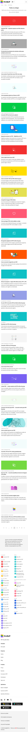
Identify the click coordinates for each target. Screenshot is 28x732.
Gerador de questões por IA (21, 608)
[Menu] (26, 2)
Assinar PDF (18, 583)
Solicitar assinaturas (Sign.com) (20, 586)
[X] (11, 700)
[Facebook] (4, 700)
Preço (2, 667)
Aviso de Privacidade (5, 724)
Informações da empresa (6, 717)
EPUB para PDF (6, 611)
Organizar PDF (6, 627)
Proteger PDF (18, 593)
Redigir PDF (18, 568)
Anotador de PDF (19, 559)
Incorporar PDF (4, 674)
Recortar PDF (18, 566)
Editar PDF (18, 557)
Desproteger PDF (19, 591)
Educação (3, 646)
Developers (3, 677)
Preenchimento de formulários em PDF (20, 574)
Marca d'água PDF (19, 571)
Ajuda (2, 657)
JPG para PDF (5, 576)
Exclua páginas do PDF (7, 623)
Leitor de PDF (19, 561)
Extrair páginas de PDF (7, 625)
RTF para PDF (5, 606)
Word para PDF (6, 590)
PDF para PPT (5, 585)
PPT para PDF (5, 594)
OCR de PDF (5, 564)
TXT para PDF (5, 604)
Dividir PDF (5, 618)
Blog (2, 660)
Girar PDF (5, 620)
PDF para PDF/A (6, 566)
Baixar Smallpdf (4, 687)
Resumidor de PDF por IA (21, 603)
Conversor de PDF (6, 561)
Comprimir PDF (6, 557)
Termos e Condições (5, 720)
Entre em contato (4, 713)
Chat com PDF (19, 600)
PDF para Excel (6, 583)
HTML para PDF (6, 609)
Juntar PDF (5, 616)
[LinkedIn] (1, 700)
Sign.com (3, 680)
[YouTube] (8, 700)
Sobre (2, 654)
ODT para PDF (6, 599)
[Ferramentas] (13, 2)
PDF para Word (6, 580)
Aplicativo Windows (5, 694)
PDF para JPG (5, 571)
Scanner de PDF (19, 613)
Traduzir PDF (18, 605)
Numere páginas (19, 564)
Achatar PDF (18, 595)
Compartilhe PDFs (19, 577)
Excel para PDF (6, 592)
